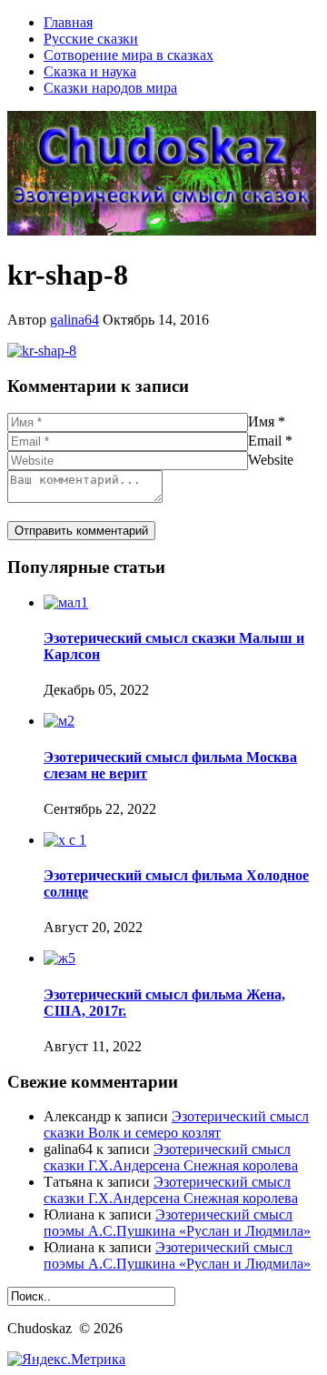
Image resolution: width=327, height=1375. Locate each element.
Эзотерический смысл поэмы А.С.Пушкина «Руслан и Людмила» (177, 1223)
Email (265, 440)
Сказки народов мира (110, 87)
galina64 (74, 319)
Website (270, 459)
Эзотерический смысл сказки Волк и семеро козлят (176, 1124)
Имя (261, 421)
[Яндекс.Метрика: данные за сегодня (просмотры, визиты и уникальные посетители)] (66, 1359)
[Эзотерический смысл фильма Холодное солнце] (65, 840)
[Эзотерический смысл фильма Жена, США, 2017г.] (59, 958)
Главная (68, 22)
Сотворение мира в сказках (128, 55)
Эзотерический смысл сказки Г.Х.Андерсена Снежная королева (171, 1157)
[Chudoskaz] (161, 230)
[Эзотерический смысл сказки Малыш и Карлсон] (66, 602)
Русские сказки (91, 38)
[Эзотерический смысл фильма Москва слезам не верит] (59, 720)
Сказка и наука (90, 71)
